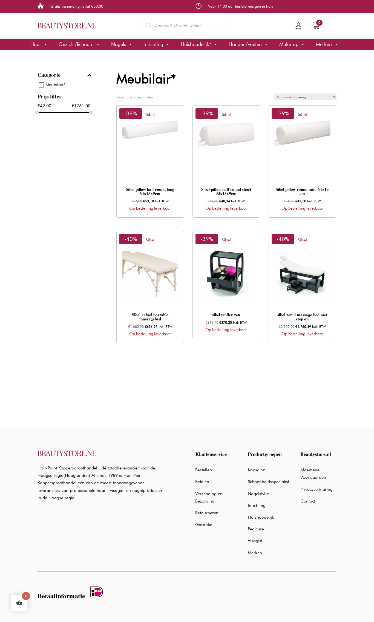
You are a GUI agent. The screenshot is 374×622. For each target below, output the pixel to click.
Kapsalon (257, 469)
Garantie (203, 524)
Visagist (255, 540)
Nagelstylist (258, 493)
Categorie (49, 75)
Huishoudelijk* (196, 44)
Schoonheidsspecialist (268, 481)
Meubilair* (55, 84)
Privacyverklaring (316, 489)
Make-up (288, 44)
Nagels (118, 44)
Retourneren (206, 512)
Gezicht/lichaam (76, 44)
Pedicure (256, 529)
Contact (307, 501)
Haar (35, 44)
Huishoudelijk (261, 517)
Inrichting (153, 44)
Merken (324, 44)
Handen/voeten (245, 44)
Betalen (202, 481)
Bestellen (203, 469)
